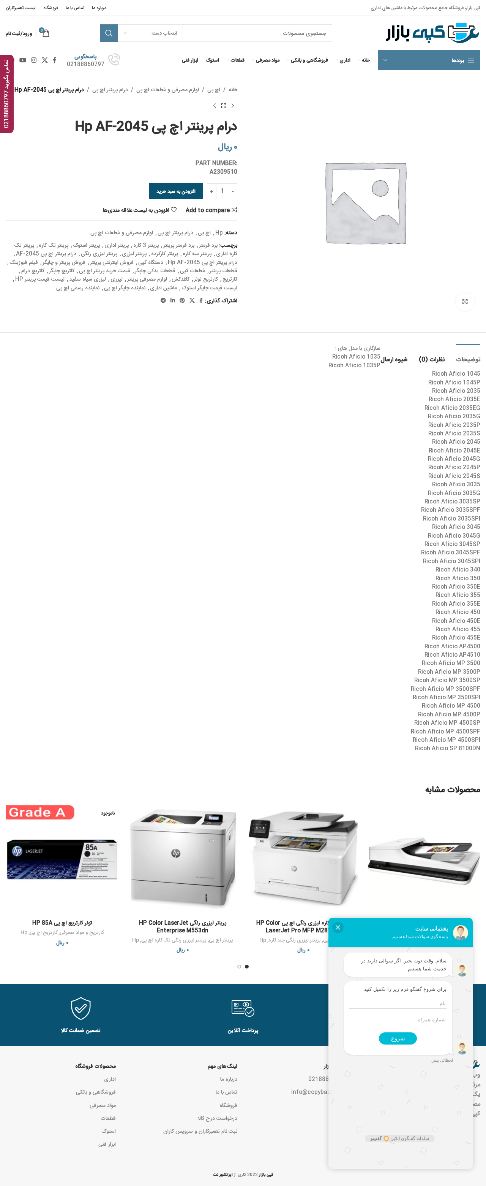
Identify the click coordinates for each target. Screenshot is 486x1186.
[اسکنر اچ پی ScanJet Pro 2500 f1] (424, 859)
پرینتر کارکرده (164, 253)
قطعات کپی (192, 270)
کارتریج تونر (206, 278)
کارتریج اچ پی (43, 932)
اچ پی (213, 89)
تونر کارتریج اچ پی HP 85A (62, 922)
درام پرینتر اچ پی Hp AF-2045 (202, 262)
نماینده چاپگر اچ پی (124, 287)
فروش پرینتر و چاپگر (64, 262)
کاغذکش (180, 278)
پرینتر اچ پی (221, 939)
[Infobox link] (93, 60)
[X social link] (44, 60)
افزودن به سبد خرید (176, 191)
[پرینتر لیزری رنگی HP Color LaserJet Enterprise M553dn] (183, 859)
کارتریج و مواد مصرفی (82, 932)
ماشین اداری (163, 287)
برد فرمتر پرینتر (178, 245)
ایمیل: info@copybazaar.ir (325, 1091)
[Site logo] (431, 33)
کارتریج (229, 278)
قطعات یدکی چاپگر (155, 270)
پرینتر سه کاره (197, 253)
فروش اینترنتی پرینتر (112, 262)
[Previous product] (232, 105)
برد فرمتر (208, 245)
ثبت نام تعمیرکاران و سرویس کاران (200, 1131)
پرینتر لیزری (134, 253)
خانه (233, 89)
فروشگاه (228, 1105)
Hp (219, 232)
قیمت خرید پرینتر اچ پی (104, 270)
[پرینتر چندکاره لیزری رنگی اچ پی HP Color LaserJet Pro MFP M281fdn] (303, 859)
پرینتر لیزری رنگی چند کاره (294, 939)
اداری (110, 1078)
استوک (108, 1131)
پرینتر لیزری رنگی (99, 253)
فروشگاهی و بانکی (96, 1091)
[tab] (468, 355)
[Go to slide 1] (247, 966)
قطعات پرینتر (223, 270)
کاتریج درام (32, 270)
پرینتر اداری (116, 245)
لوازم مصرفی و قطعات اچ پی (167, 89)
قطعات (108, 1118)
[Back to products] (223, 105)
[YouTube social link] (22, 60)
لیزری (116, 278)
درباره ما (228, 1078)
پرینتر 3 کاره (146, 245)
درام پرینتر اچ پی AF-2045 (46, 253)
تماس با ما (226, 1091)
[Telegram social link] (163, 300)
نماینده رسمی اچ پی (77, 287)
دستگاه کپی (150, 262)
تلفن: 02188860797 (333, 1078)
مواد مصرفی (103, 1105)
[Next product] (214, 105)
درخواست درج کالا (217, 1118)
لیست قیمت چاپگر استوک (209, 287)
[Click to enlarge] (465, 301)
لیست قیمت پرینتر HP (40, 278)
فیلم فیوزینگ (23, 262)
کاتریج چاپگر (61, 270)
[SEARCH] (109, 33)
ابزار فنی (107, 1143)
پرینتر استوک (86, 245)
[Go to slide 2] (239, 966)
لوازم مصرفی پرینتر (147, 278)
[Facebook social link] (54, 60)
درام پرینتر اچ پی (110, 89)
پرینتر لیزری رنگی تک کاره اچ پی (174, 939)
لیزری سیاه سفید (87, 278)
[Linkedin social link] (172, 300)
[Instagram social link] (34, 60)
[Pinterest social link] (182, 300)
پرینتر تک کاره (53, 245)
